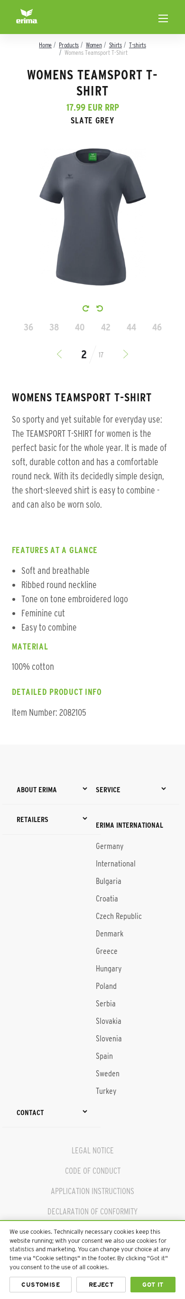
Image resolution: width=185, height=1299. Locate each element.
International (116, 863)
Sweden (108, 1073)
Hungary (108, 968)
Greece (107, 951)
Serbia (106, 1003)
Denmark (109, 933)
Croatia (107, 898)
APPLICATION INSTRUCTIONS (92, 1191)
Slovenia (109, 1038)
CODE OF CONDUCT (92, 1171)
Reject (101, 1284)
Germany (109, 846)
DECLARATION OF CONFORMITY (92, 1211)
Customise (40, 1284)
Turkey (106, 1091)
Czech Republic (119, 916)
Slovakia (108, 1021)
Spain (104, 1056)
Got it (152, 1284)
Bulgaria (108, 881)
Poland (106, 986)
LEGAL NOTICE (93, 1150)
